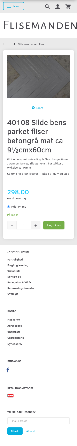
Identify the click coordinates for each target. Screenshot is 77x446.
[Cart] (68, 6)
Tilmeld (15, 431)
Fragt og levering (17, 265)
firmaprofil (13, 271)
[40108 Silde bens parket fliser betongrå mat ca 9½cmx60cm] (38, 76)
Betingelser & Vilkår (19, 282)
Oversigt (12, 293)
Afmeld (30, 431)
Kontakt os (14, 276)
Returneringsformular (20, 288)
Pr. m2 (18, 206)
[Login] (57, 6)
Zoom (39, 108)
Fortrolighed (15, 259)
